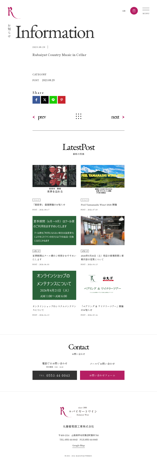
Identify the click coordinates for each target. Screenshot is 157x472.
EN (124, 11)
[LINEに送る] (53, 100)
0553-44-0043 (54, 375)
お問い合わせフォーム (102, 375)
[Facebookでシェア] (36, 100)
